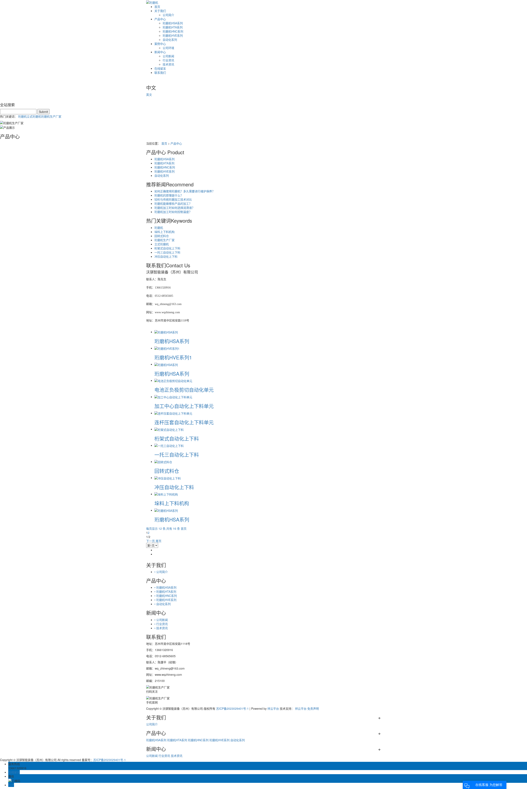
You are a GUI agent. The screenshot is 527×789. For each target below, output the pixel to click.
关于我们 (160, 11)
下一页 (150, 541)
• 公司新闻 (161, 620)
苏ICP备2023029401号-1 (232, 708)
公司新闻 (168, 56)
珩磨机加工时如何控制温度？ (173, 212)
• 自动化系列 (162, 604)
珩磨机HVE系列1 (173, 357)
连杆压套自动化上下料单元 (184, 422)
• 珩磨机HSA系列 (165, 587)
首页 (157, 7)
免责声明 (313, 708)
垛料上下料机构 (164, 232)
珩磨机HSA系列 (173, 23)
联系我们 (160, 72)
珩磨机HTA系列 (173, 27)
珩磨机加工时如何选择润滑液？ (174, 208)
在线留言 (160, 68)
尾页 (158, 541)
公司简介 (168, 15)
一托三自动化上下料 (167, 252)
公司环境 (168, 48)
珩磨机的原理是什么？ (168, 195)
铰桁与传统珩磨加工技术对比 (173, 199)
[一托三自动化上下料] (169, 445)
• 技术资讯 (161, 628)
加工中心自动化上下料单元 (184, 405)
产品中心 (160, 19)
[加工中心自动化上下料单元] (173, 397)
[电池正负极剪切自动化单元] (173, 380)
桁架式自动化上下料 (167, 248)
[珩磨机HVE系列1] (167, 348)
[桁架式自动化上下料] (169, 429)
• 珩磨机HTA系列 (165, 591)
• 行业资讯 (161, 624)
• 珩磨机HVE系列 (165, 600)
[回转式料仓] (163, 461)
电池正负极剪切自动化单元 (184, 389)
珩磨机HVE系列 (173, 35)
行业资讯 (168, 60)
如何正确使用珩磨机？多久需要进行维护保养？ (184, 191)
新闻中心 (160, 52)
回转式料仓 (161, 236)
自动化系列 (170, 39)
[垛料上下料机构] (166, 494)
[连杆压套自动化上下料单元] (173, 413)
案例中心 (160, 44)
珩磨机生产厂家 (51, 116)
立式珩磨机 (34, 116)
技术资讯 (168, 64)
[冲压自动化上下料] (167, 478)
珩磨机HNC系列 (173, 31)
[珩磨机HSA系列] (166, 332)
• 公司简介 (161, 572)
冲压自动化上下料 (165, 256)
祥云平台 (273, 708)
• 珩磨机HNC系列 (165, 596)
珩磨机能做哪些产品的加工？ (173, 203)
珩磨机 (22, 116)
